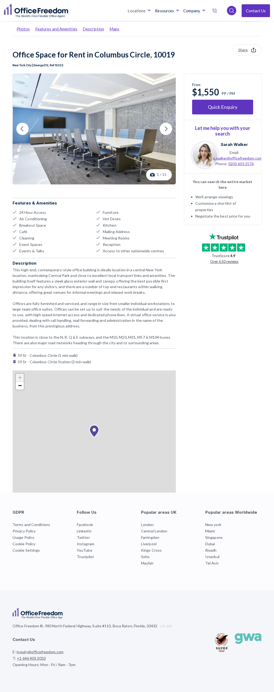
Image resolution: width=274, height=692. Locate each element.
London (147, 524)
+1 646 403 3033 (220, 11)
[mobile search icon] (231, 10)
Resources (164, 10)
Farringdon (150, 537)
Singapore (213, 537)
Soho (145, 556)
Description (93, 28)
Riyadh (211, 550)
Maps (114, 28)
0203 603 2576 (241, 163)
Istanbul (212, 556)
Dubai (210, 544)
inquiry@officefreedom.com (40, 652)
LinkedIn (84, 531)
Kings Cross (151, 550)
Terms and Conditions (31, 524)
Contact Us (256, 10)
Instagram (85, 544)
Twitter (83, 537)
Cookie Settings (26, 550)
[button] (94, 431)
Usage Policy (23, 537)
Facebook (85, 524)
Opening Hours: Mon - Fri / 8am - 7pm (44, 664)
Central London (154, 531)
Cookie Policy (24, 544)
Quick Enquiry (222, 107)
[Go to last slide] (22, 129)
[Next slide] (166, 129)
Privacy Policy (24, 531)
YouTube (84, 550)
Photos (23, 28)
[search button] (67, 10)
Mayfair (147, 563)
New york (213, 524)
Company (191, 10)
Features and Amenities (56, 28)
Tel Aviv (212, 563)
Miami (210, 531)
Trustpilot (85, 556)
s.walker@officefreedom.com (237, 158)
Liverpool (149, 544)
